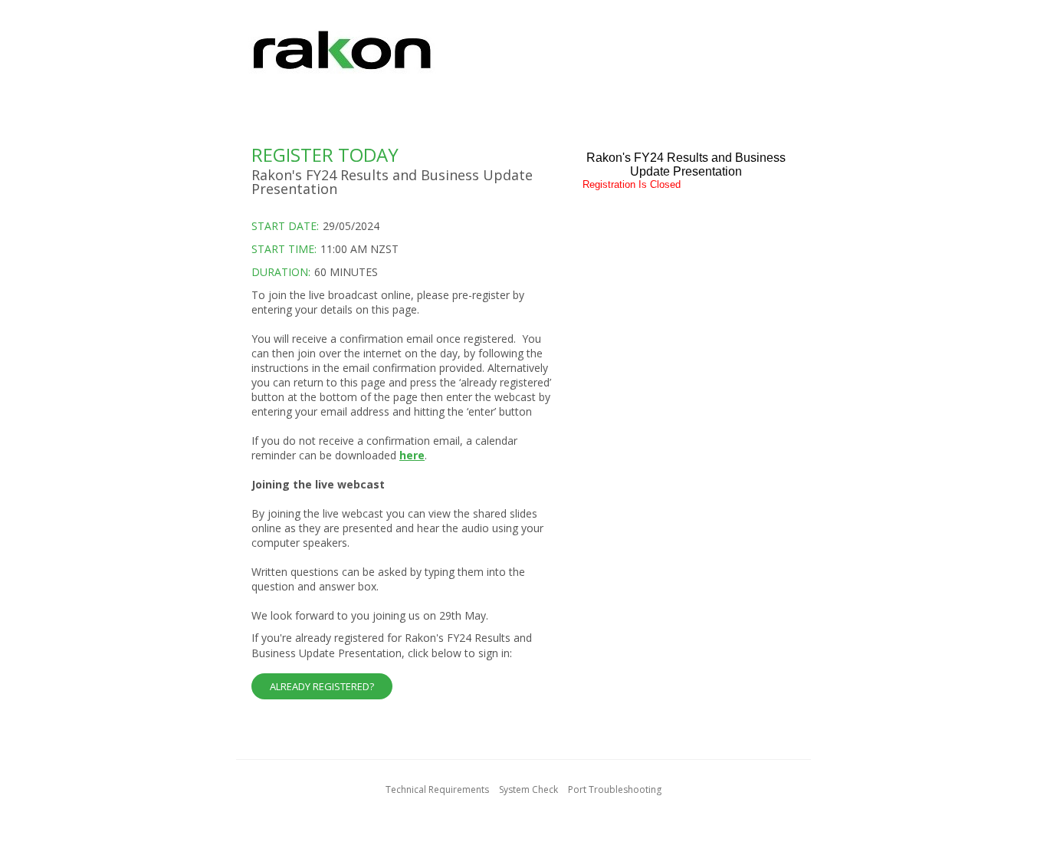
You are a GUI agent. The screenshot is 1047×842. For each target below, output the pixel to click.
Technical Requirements (437, 789)
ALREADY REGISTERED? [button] (322, 686)
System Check (528, 789)
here (412, 455)
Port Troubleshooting (614, 789)
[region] (523, 59)
